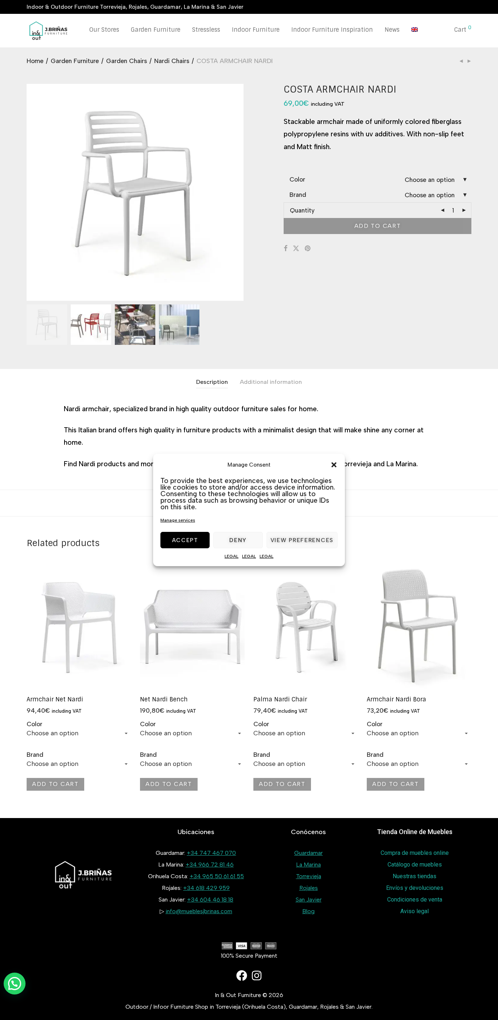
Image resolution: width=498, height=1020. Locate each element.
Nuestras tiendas (414, 876)
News (392, 30)
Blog (308, 911)
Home (35, 61)
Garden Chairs (126, 61)
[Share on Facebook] (285, 248)
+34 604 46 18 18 (210, 899)
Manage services (177, 520)
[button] (334, 464)
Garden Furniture (155, 30)
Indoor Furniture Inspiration (332, 30)
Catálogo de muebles (415, 864)
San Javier (309, 899)
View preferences (302, 540)
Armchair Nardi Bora (396, 699)
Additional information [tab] (271, 381)
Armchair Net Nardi (55, 699)
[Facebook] (241, 975)
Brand (297, 194)
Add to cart (377, 225)
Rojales (308, 887)
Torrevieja (308, 876)
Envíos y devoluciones (414, 887)
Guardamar (308, 852)
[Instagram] (256, 975)
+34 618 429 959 (206, 887)
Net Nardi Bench (164, 699)
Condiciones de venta (414, 899)
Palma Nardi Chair (280, 699)
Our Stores (104, 30)
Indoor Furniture (256, 30)
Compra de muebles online (415, 852)
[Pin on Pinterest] (308, 248)
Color (297, 179)
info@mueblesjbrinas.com (199, 911)
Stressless (206, 30)
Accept (185, 540)
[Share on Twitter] (296, 248)
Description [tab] (212, 381)
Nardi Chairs (171, 61)
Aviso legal (414, 911)
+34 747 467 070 (211, 852)
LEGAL (231, 556)
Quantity (302, 210)
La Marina (308, 864)
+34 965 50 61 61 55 (217, 876)
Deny (238, 540)
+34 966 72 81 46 (210, 864)
